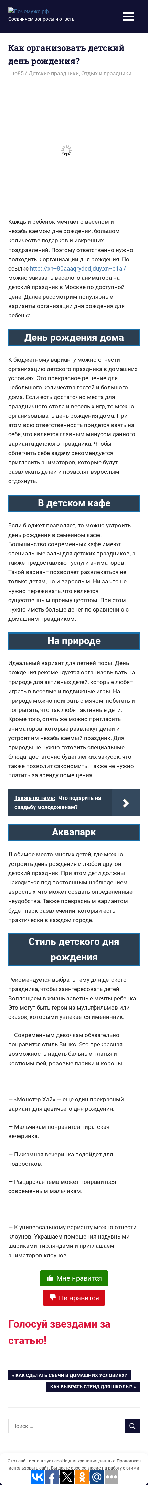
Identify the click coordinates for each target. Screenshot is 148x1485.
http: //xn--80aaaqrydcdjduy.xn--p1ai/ (78, 268)
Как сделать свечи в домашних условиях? (71, 1376)
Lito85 (16, 73)
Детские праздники (54, 73)
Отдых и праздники (106, 73)
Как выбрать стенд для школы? (91, 1388)
